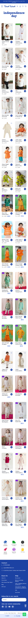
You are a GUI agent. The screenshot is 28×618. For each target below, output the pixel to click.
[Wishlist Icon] (22, 6)
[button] (2, 6)
